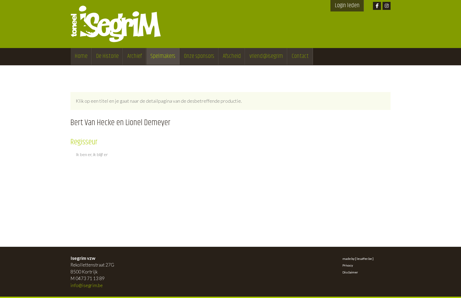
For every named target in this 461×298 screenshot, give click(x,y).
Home (81, 56)
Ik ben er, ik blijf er (92, 154)
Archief (134, 56)
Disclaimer (350, 272)
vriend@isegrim (266, 56)
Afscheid (232, 56)
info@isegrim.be (86, 285)
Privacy (348, 265)
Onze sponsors (199, 56)
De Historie (107, 56)
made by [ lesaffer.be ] (358, 259)
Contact (300, 56)
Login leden (347, 5)
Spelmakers (162, 56)
